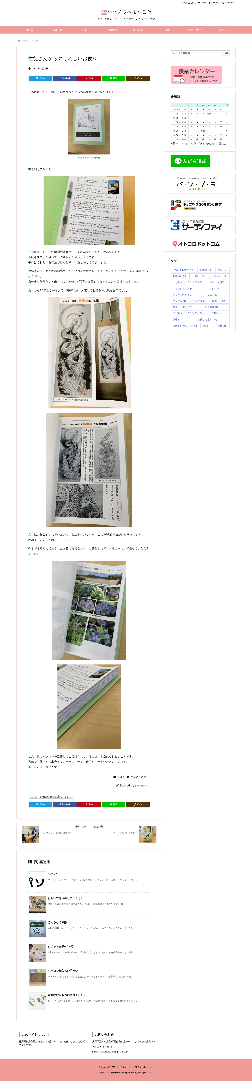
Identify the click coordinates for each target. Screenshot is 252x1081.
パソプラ (180, 300)
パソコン (212, 294)
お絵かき (218, 276)
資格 (222, 325)
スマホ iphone (182, 294)
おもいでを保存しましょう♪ (65, 898)
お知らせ (198, 276)
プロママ (199, 300)
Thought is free (144, 1072)
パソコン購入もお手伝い (63, 971)
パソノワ (53, 874)
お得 (221, 269)
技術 (177, 319)
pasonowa (141, 785)
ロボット (219, 300)
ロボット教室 (182, 307)
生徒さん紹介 (138, 776)
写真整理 (212, 307)
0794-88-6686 (189, 2)
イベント (217, 282)
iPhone (205, 269)
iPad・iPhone (183, 269)
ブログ (38, 40)
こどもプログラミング (187, 282)
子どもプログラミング (187, 313)
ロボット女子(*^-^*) (60, 946)
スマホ (213, 288)
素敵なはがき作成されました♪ (66, 995)
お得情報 (179, 276)
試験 (207, 325)
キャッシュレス (183, 288)
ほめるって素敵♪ (58, 922)
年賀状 (217, 313)
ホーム (24, 40)
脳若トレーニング (185, 325)
